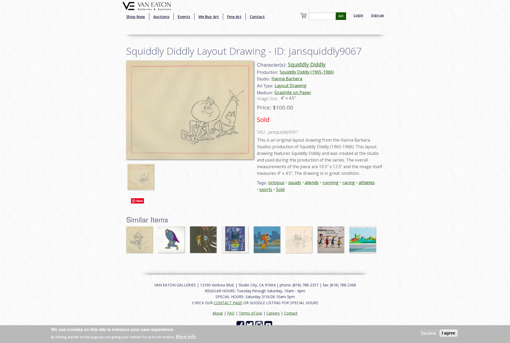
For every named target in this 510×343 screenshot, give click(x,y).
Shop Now (135, 16)
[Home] (146, 6)
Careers (273, 313)
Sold (280, 189)
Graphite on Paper (292, 92)
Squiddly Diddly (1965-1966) (307, 72)
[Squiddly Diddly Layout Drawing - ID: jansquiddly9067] (190, 109)
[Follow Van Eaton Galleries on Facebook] (241, 324)
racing (348, 182)
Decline (428, 333)
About (217, 313)
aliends (312, 182)
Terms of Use (250, 313)
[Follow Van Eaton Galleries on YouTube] (269, 324)
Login (358, 15)
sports (265, 189)
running (330, 182)
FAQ (231, 313)
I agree (448, 333)
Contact (257, 16)
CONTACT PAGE (228, 302)
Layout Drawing (291, 85)
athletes (367, 182)
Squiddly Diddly (307, 64)
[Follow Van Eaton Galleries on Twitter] (250, 324)
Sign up (377, 15)
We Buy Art (208, 16)
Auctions (161, 16)
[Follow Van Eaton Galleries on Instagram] (259, 324)
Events (184, 16)
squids (294, 182)
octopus (276, 182)
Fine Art (234, 16)
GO (340, 16)
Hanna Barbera (286, 79)
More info (186, 337)
